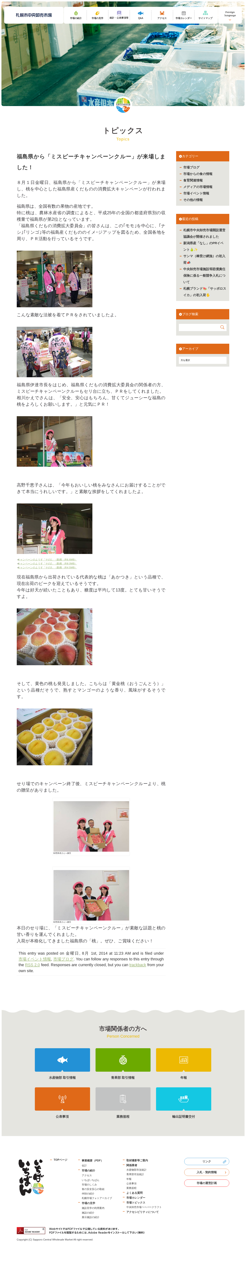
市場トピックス (135, 1202)
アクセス (87, 1175)
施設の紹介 (88, 1212)
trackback (137, 965)
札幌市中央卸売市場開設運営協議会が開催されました (204, 233)
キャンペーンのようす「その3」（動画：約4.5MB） (48, 567)
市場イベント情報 (196, 193)
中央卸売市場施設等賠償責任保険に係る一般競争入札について (204, 275)
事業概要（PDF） (92, 1160)
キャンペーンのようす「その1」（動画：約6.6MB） (48, 559)
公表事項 (131, 1183)
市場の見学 (88, 1203)
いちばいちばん (90, 1180)
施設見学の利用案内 (93, 1208)
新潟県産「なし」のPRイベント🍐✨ (203, 246)
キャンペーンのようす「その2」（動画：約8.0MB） (48, 563)
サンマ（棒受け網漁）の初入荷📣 (204, 259)
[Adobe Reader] (82, 1230)
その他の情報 (193, 200)
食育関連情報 (193, 180)
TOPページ (60, 1159)
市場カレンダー (135, 1197)
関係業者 (131, 1165)
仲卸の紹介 (88, 1193)
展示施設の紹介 (90, 1217)
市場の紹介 (88, 1170)
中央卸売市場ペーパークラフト (144, 1207)
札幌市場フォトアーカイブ (97, 1198)
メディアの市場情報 (198, 187)
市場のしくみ (89, 1184)
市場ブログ (191, 167)
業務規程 (131, 1188)
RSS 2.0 (32, 965)
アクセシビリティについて (142, 1211)
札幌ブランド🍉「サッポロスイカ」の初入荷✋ (204, 292)
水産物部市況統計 (136, 1169)
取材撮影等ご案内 (137, 1160)
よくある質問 (134, 1192)
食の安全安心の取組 (93, 1189)
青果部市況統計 (135, 1174)
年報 (128, 1179)
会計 (84, 1165)
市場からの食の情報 (198, 174)
